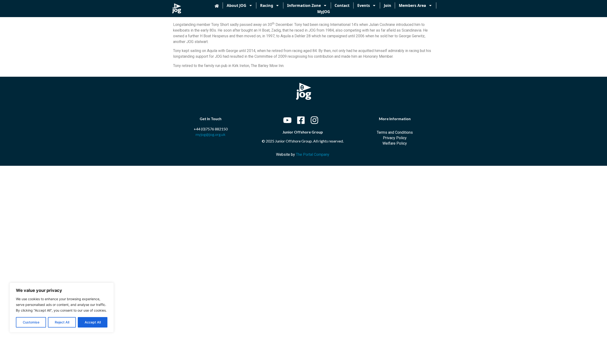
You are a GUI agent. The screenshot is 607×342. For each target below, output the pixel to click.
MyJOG (323, 11)
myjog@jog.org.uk (210, 134)
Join (387, 5)
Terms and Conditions (395, 132)
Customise (31, 322)
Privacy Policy (395, 138)
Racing (266, 5)
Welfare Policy (394, 143)
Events (363, 5)
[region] (61, 307)
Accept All (93, 322)
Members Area (412, 5)
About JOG (236, 5)
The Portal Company (312, 154)
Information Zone (304, 5)
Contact (342, 5)
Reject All (62, 322)
